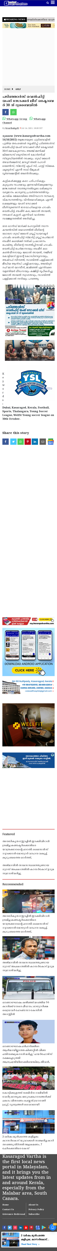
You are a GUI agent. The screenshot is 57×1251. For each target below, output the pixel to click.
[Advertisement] (28, 57)
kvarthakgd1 (12, 128)
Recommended (12, 884)
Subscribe (34, 1214)
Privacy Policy (36, 1209)
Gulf (18, 89)
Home (7, 89)
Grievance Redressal (13, 1214)
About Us (33, 1205)
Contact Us (8, 1209)
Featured (8, 834)
